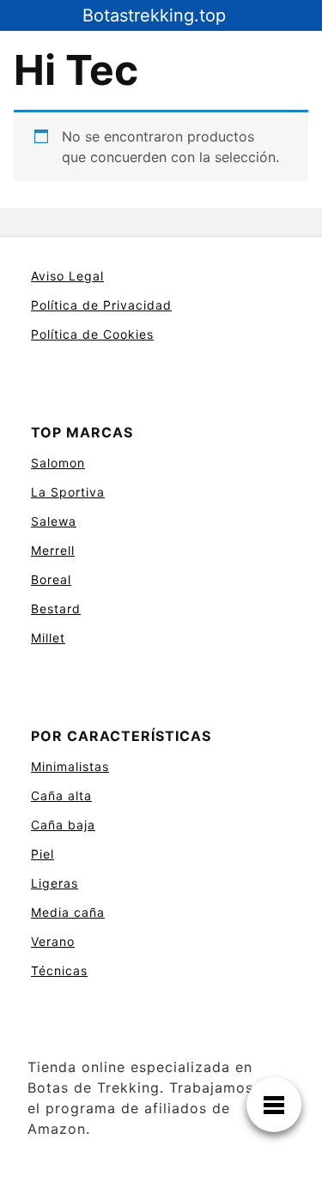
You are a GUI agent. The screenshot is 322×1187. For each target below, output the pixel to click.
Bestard (56, 608)
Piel (42, 854)
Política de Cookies (92, 334)
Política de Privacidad (101, 305)
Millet (48, 637)
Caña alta (61, 795)
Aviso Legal (67, 275)
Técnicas (59, 970)
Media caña (68, 912)
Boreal (51, 579)
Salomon (58, 462)
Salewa (53, 521)
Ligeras (54, 883)
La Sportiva (68, 492)
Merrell (53, 550)
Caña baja (63, 824)
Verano (53, 941)
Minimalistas (70, 766)
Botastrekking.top (154, 15)
